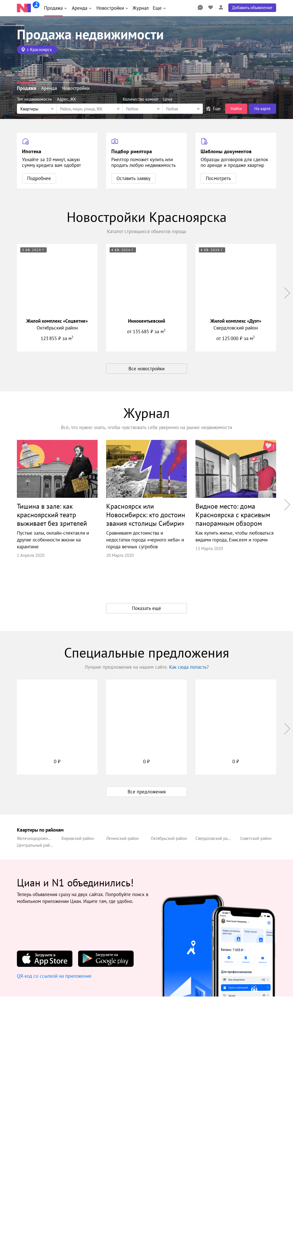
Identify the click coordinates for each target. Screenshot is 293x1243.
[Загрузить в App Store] (44, 959)
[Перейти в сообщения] (200, 7)
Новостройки (76, 88)
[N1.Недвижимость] (24, 8)
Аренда (49, 88)
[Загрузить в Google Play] (106, 959)
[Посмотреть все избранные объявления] (210, 7)
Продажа (26, 88)
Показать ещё (146, 608)
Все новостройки (146, 368)
